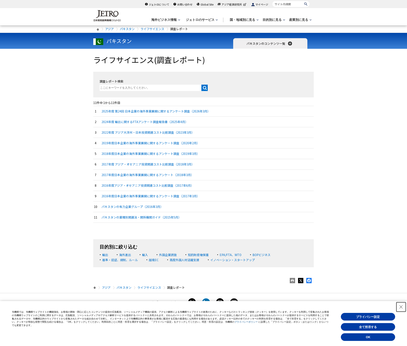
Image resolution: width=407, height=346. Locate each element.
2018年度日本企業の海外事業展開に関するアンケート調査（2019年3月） (151, 153)
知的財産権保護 (198, 255)
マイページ (261, 4)
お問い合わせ (184, 4)
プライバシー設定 (368, 316)
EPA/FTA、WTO (230, 255)
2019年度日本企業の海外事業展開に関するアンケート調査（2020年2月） (151, 143)
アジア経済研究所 (232, 4)
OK (368, 337)
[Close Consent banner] (401, 307)
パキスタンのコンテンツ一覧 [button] (266, 43)
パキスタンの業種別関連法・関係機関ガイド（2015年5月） (141, 217)
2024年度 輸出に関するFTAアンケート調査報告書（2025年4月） (145, 122)
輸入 (145, 255)
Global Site (207, 4)
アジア (109, 29)
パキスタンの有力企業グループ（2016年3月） (132, 207)
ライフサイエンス (152, 29)
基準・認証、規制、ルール (120, 260)
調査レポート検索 (111, 81)
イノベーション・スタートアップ (232, 260)
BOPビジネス (261, 255)
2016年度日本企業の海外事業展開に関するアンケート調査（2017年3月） (151, 196)
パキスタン (127, 29)
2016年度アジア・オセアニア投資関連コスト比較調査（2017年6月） (148, 185)
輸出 (105, 255)
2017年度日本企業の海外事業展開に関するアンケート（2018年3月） (148, 175)
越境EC (154, 260)
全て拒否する (368, 327)
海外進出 (125, 255)
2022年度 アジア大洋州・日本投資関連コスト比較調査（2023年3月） (148, 132)
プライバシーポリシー (246, 322)
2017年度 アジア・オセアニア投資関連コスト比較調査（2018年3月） (148, 164)
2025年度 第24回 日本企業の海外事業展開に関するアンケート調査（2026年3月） (156, 111)
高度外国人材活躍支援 (184, 260)
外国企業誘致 (168, 255)
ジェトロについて (159, 4)
